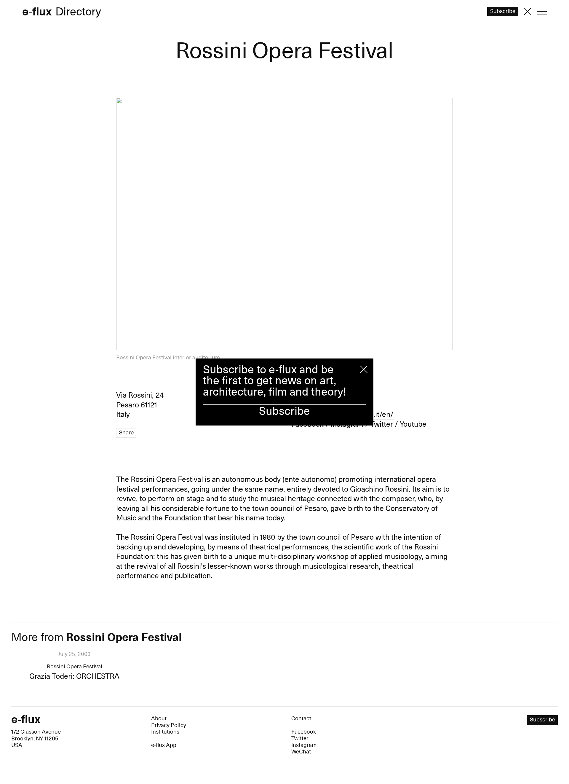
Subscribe (284, 411)
